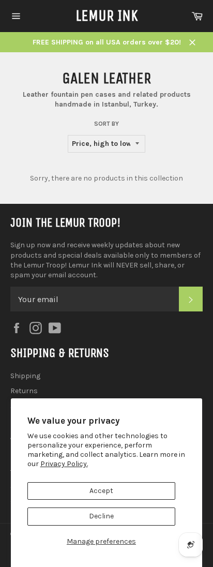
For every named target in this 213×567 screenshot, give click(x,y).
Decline (101, 516)
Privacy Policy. (64, 463)
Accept (101, 490)
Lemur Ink (106, 15)
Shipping (25, 375)
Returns (24, 390)
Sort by (106, 123)
